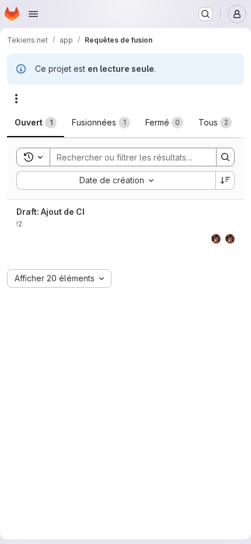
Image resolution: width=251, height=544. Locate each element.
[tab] (35, 122)
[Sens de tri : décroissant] (225, 180)
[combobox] (115, 180)
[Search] (225, 157)
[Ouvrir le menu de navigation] (33, 14)
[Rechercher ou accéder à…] (205, 14)
